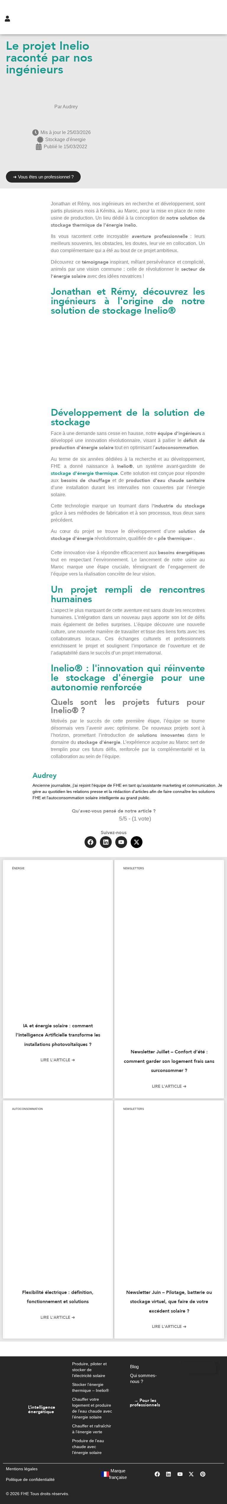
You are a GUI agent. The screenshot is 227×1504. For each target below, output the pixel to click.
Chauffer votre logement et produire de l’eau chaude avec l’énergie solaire (92, 1408)
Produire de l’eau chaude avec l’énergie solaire (88, 1446)
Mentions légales (22, 1468)
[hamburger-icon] (200, 17)
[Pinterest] (202, 1474)
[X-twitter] (136, 842)
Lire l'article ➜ (57, 1060)
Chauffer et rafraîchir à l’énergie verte (91, 1429)
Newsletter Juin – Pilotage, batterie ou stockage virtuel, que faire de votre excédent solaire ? (169, 1301)
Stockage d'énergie (65, 139)
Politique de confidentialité (30, 1479)
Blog (134, 1366)
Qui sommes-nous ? (143, 1378)
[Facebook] (90, 842)
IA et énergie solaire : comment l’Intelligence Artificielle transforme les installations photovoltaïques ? (58, 1035)
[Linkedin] (106, 842)
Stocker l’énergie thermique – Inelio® (90, 1387)
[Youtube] (121, 842)
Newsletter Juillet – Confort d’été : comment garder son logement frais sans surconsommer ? (169, 1061)
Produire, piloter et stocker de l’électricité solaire (89, 1369)
